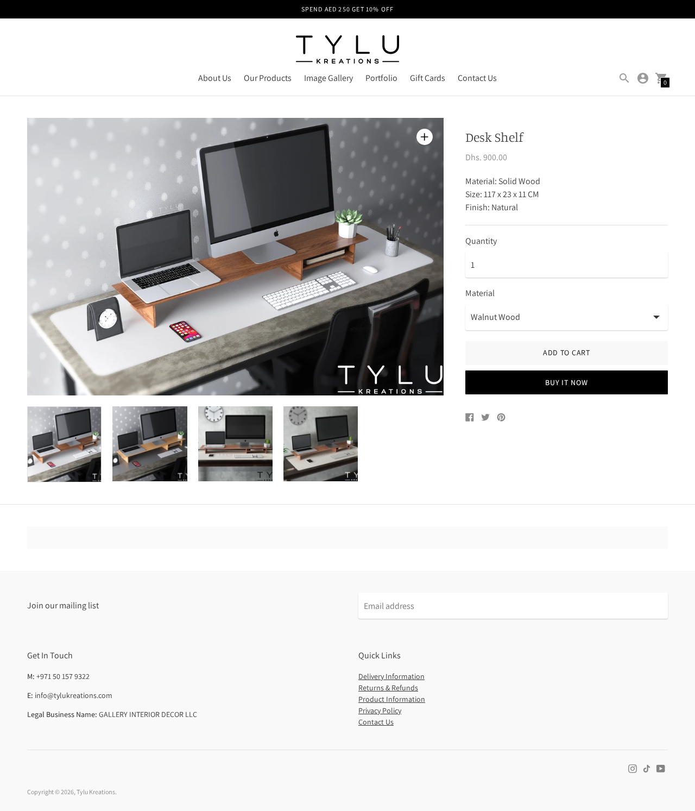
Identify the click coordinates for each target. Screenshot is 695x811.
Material (480, 293)
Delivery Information (391, 676)
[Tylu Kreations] (347, 50)
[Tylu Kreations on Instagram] (632, 768)
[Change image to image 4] (320, 443)
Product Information (391, 699)
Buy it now (566, 382)
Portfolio (381, 78)
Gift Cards (427, 78)
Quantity (481, 241)
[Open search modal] (624, 78)
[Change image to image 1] (64, 444)
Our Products (268, 78)
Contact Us (477, 78)
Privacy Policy (379, 710)
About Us (214, 78)
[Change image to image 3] (235, 443)
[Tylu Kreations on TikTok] (646, 768)
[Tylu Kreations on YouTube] (660, 768)
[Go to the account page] (642, 78)
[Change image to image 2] (149, 443)
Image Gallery (328, 78)
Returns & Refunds (388, 688)
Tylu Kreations (96, 792)
